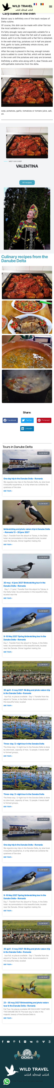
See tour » (8, 491)
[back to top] (47, 1081)
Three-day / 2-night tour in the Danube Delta (24, 743)
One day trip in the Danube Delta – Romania (23, 478)
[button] (10, 420)
